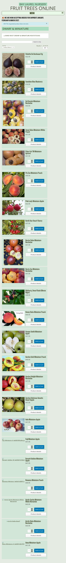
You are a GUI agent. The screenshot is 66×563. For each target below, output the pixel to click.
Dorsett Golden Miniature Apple (34, 459)
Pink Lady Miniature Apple (34, 201)
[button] (25, 35)
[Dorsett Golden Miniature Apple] (13, 460)
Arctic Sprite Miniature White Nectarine (33, 500)
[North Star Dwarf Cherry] (13, 234)
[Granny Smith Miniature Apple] (13, 352)
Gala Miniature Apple (32, 419)
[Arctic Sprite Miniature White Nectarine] (13, 501)
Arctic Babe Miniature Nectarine (33, 522)
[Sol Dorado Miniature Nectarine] (13, 125)
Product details (36, 66)
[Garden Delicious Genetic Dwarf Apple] (13, 411)
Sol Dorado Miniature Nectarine (32, 102)
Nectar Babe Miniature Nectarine (33, 241)
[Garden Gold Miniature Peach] (13, 370)
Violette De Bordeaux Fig (34, 54)
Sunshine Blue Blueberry (34, 81)
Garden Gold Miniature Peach (35, 357)
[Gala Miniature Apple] (13, 431)
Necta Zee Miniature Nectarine (32, 270)
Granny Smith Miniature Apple (33, 332)
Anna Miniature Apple (33, 542)
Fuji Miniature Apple (32, 439)
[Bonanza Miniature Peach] (13, 481)
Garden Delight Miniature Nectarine (34, 377)
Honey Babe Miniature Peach (35, 312)
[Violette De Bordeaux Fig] (13, 77)
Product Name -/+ (8, 47)
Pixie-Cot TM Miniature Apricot (33, 152)
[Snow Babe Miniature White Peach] (13, 143)
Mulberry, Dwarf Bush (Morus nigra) (35, 291)
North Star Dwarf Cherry (33, 220)
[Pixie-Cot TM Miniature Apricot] (13, 165)
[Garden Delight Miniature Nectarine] (13, 390)
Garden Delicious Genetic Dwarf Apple (34, 399)
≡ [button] (63, 13)
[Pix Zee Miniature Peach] (13, 197)
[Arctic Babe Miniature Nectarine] (13, 521)
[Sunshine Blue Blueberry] (13, 93)
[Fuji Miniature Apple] (13, 440)
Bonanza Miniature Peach (34, 480)
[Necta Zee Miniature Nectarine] (13, 282)
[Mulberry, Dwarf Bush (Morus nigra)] (13, 304)
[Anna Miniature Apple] (13, 544)
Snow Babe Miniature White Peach (35, 131)
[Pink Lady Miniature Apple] (13, 214)
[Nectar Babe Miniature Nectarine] (13, 264)
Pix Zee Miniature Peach (33, 173)
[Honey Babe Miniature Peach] (13, 325)
